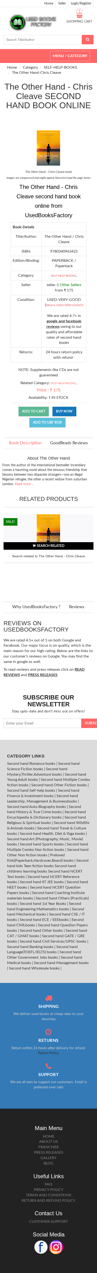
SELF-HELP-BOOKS (60, 67)
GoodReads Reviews (69, 443)
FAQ (48, 1184)
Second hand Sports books (42, 844)
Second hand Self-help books (31, 790)
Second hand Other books (42, 930)
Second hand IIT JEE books (42, 882)
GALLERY (48, 1158)
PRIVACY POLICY (48, 1190)
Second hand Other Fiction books (59, 785)
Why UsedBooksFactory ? (36, 607)
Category (30, 67)
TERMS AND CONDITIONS (48, 1195)
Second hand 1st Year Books (43, 904)
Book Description (25, 443)
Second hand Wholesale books (35, 968)
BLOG (48, 1163)
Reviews (76, 607)
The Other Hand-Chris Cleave (36, 73)
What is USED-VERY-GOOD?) (64, 305)
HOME (48, 1136)
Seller (62, 3)
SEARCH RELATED (51, 546)
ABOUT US (48, 1142)
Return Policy (48, 1053)
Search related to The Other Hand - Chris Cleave (48, 556)
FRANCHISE (48, 1147)
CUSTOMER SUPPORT (48, 1221)
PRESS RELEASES (48, 1152)
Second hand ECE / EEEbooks (45, 920)
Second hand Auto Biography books (37, 807)
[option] (48, 553)
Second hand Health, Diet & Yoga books (53, 834)
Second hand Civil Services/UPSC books (53, 941)
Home (48, 3)
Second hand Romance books (31, 763)
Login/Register (81, 3)
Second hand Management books (61, 963)
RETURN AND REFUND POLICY (48, 1200)
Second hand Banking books (30, 947)
